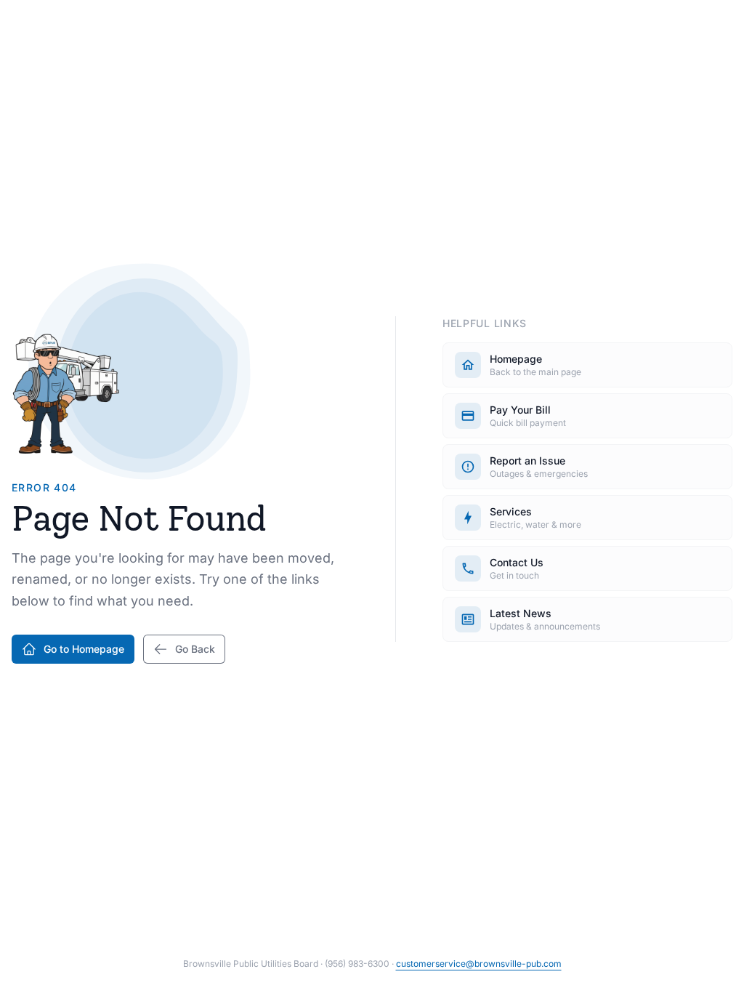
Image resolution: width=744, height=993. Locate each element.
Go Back (195, 649)
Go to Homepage (84, 649)
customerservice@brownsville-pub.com (479, 963)
